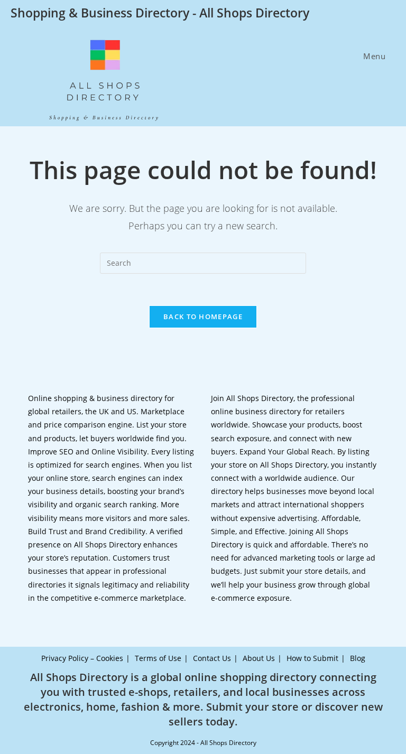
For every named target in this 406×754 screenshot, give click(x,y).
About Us (259, 658)
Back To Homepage (203, 316)
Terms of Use (158, 658)
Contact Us (212, 658)
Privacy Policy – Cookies (82, 658)
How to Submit (312, 658)
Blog (357, 658)
